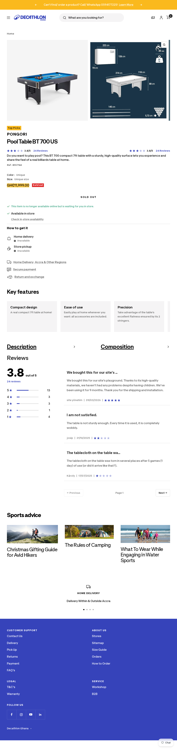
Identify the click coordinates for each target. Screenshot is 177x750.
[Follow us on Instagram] (21, 714)
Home (10, 33)
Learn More (126, 4)
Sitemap (98, 643)
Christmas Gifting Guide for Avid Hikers (32, 552)
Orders (96, 656)
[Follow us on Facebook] (11, 714)
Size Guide (99, 649)
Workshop (99, 687)
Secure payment (24, 269)
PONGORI (17, 134)
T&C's (11, 687)
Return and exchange (29, 277)
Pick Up (12, 649)
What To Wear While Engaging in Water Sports (142, 554)
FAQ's (11, 670)
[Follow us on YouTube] (30, 714)
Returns (12, 656)
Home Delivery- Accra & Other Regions (39, 262)
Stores (96, 636)
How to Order (101, 663)
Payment (13, 663)
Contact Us (14, 636)
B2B (94, 694)
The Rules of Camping (88, 545)
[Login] (160, 17)
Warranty (13, 694)
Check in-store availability (27, 219)
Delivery (12, 643)
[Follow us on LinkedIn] (40, 714)
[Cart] (168, 17)
